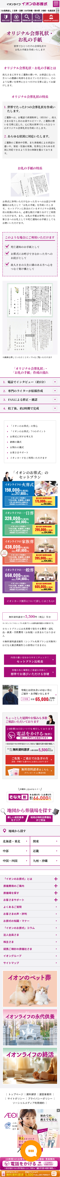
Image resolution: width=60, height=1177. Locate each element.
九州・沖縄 (40, 861)
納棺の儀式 (16, 441)
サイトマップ (11, 963)
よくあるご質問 (12, 907)
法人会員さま (11, 935)
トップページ (15, 1094)
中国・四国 (10, 861)
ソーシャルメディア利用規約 (28, 1102)
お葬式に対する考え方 (21, 436)
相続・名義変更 (48, 10)
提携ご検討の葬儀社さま (17, 949)
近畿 (36, 851)
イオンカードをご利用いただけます (28, 457)
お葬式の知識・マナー (16, 921)
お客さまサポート (19, 452)
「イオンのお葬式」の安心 (24, 425)
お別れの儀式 (17, 447)
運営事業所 (45, 1094)
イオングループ (12, 956)
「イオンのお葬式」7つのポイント (28, 431)
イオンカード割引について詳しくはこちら (30, 601)
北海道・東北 (11, 841)
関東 (36, 841)
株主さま (8, 942)
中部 (6, 851)
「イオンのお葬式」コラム (19, 928)
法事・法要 (18, 10)
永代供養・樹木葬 (32, 10)
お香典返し (6, 10)
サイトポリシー (16, 1098)
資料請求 (31, 1094)
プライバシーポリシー (40, 1098)
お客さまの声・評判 (15, 914)
